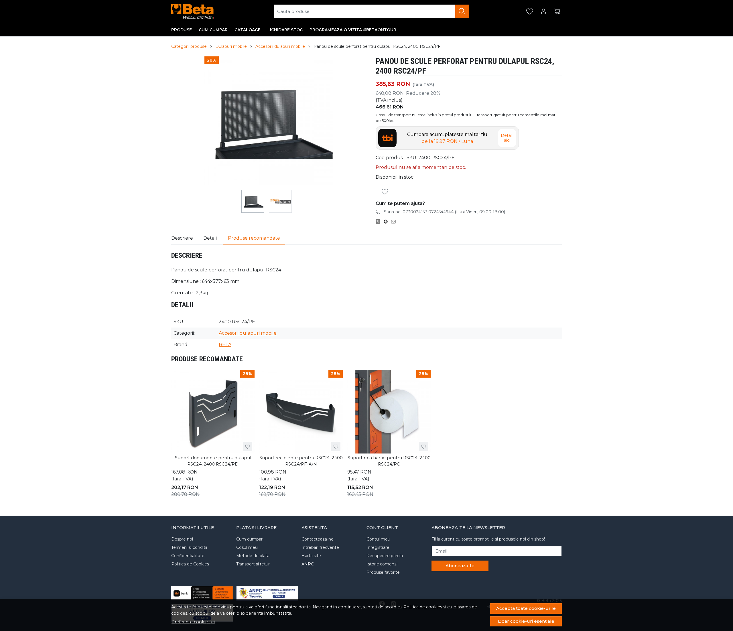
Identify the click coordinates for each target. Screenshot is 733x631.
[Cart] (557, 11)
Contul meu (378, 539)
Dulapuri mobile (231, 46)
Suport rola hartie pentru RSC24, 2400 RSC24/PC (389, 461)
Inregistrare (377, 547)
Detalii (210, 238)
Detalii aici (507, 138)
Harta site (311, 555)
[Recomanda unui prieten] (395, 221)
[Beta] (192, 11)
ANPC (308, 564)
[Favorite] (529, 11)
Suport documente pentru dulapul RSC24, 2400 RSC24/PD (213, 461)
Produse (181, 29)
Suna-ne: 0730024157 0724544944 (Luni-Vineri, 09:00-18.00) (444, 211)
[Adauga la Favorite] (386, 191)
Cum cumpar (213, 29)
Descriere (182, 238)
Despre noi (182, 539)
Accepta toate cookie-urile (526, 608)
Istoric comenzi (381, 564)
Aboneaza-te (460, 565)
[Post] (379, 221)
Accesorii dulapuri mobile (280, 46)
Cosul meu (247, 547)
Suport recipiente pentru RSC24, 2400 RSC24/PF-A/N (300, 461)
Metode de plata (252, 555)
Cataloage (248, 29)
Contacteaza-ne (318, 539)
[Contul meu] (543, 11)
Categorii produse (189, 46)
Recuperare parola (384, 555)
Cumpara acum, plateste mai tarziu (447, 138)
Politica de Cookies (190, 564)
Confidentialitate (187, 555)
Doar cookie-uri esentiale (526, 621)
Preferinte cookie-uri (193, 621)
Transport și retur (253, 564)
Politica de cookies (422, 607)
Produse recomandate (254, 238)
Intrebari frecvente (320, 547)
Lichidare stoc (285, 29)
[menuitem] (252, 201)
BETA (225, 344)
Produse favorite (383, 572)
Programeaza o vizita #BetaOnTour (353, 29)
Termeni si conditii (189, 547)
